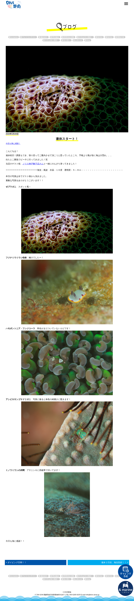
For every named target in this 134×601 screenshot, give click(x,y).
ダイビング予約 (125, 571)
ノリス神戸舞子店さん (33, 164)
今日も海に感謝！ (13, 143)
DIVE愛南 (13, 4)
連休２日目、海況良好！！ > (114, 562)
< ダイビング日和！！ (16, 562)
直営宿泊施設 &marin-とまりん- (125, 588)
